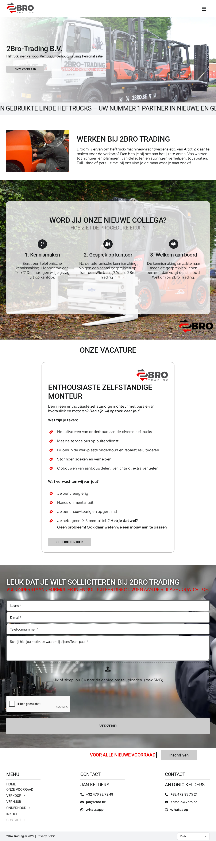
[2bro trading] (20, 4)
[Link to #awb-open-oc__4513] (204, 8)
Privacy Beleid (46, 836)
